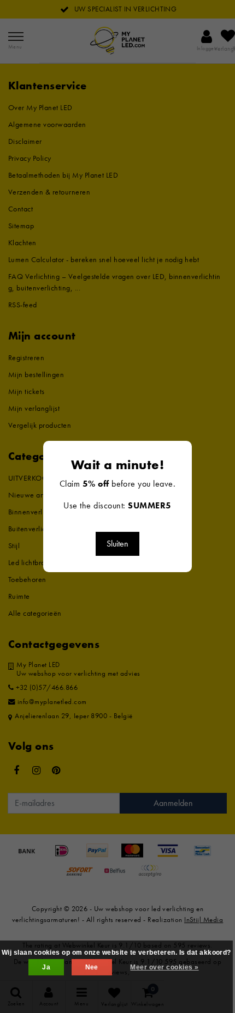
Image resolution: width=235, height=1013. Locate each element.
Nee (91, 967)
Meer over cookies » (164, 967)
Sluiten (117, 543)
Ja (46, 967)
